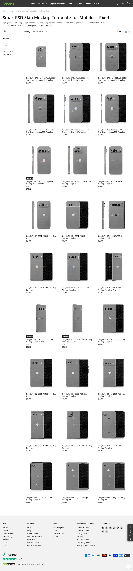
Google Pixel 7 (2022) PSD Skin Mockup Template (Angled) (77, 340)
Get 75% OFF (130, 531)
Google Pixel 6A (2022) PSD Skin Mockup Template (74, 395)
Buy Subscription (58, 528)
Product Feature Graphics (86, 546)
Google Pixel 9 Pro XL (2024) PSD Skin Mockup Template (112, 182)
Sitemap (5, 546)
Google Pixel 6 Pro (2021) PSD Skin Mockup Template (111, 395)
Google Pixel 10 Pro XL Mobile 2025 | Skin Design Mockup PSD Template (40, 131)
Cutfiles (32, 3)
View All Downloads (34, 546)
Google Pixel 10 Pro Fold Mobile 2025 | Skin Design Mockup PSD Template (41, 79)
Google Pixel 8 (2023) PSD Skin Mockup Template (41, 289)
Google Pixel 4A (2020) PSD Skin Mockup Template (110, 447)
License (5, 531)
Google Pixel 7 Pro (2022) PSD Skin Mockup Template (111, 340)
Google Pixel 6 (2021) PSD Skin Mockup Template (41, 447)
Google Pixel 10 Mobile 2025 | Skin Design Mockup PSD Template (75, 131)
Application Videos (57, 3)
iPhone (5, 43)
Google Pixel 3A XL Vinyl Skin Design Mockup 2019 (112, 498)
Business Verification (34, 537)
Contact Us (31, 540)
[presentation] (117, 4)
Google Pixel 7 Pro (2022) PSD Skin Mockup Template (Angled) (39, 340)
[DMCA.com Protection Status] (9, 564)
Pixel (4, 49)
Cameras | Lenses (83, 531)
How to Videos (32, 534)
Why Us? (97, 3)
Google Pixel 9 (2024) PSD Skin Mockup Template (41, 237)
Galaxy (5, 46)
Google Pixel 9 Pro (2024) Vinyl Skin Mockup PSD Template (39, 182)
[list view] (128, 31)
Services (71, 3)
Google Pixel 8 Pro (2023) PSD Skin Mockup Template (75, 289)
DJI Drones (80, 537)
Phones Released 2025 (85, 540)
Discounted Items (58, 534)
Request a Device (33, 543)
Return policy (7, 537)
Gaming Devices (82, 534)
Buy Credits (56, 531)
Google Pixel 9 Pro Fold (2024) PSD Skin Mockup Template (77, 182)
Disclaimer (6, 540)
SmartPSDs (42, 3)
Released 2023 (8, 55)
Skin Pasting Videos (84, 543)
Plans (79, 3)
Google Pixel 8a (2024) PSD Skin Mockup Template (74, 237)
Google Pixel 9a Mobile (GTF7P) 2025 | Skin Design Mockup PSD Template (113, 131)
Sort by (27, 32)
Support (88, 3)
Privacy (5, 543)
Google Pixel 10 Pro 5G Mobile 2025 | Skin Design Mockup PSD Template (112, 79)
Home (5, 11)
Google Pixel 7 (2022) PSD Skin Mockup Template (41, 395)
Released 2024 (8, 52)
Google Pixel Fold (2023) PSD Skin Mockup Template (111, 237)
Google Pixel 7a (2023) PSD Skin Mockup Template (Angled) (110, 289)
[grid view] (126, 31)
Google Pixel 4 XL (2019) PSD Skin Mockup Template (39, 498)
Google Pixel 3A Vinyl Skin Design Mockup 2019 (75, 498)
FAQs (29, 528)
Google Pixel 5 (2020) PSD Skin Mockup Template (77, 447)
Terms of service (8, 534)
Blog (29, 531)
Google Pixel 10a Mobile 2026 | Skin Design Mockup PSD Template (76, 79)
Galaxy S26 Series (83, 528)
